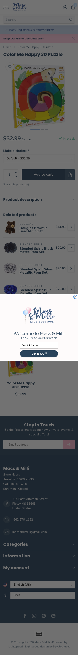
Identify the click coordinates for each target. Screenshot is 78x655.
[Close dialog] (75, 297)
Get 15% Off (39, 354)
